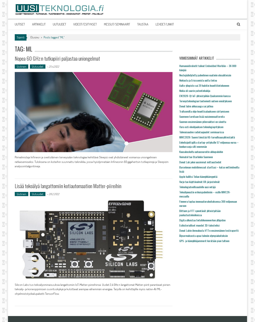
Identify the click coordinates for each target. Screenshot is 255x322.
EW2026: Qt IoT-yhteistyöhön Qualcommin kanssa (204, 96)
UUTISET (20, 24)
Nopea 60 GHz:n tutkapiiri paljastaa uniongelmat (57, 58)
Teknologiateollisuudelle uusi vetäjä (197, 187)
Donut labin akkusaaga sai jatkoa (196, 106)
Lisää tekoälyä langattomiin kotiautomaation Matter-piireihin (68, 186)
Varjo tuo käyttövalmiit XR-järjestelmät (199, 182)
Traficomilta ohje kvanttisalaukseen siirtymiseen (204, 111)
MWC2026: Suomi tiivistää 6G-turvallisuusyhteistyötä (207, 137)
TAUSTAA (142, 24)
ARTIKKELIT (39, 24)
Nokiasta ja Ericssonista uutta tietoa (198, 80)
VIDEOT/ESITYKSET (85, 24)
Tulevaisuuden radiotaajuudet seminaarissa (201, 132)
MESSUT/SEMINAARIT (117, 24)
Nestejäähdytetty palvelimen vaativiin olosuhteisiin (205, 75)
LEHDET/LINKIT (165, 24)
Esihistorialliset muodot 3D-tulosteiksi (199, 225)
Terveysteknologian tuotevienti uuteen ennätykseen (205, 101)
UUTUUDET (59, 24)
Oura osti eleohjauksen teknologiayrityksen (201, 127)
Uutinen (21, 66)
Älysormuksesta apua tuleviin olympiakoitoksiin (203, 235)
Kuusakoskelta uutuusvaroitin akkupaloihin (201, 152)
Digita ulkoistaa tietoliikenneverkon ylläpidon (202, 220)
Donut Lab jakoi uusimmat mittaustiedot (200, 162)
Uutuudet (37, 66)
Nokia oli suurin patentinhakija (194, 91)
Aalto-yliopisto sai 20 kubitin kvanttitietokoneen (204, 85)
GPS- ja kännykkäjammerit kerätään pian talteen (204, 241)
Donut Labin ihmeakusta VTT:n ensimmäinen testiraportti (209, 230)
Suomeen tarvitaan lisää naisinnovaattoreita (202, 116)
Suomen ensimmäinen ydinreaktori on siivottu (202, 122)
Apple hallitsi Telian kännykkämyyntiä (198, 176)
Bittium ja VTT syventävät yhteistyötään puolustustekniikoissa (200, 213)
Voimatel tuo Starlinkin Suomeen (196, 157)
